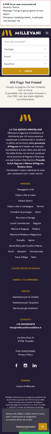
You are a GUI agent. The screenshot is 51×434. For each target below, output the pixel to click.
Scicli (11, 251)
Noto (33, 257)
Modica (36, 228)
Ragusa (37, 223)
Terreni (40, 206)
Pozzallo (21, 240)
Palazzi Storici (25, 200)
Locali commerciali (20, 223)
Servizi (26, 291)
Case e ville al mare (25, 195)
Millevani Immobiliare (25, 117)
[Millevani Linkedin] (34, 367)
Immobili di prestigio (21, 212)
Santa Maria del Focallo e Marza (25, 245)
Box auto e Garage (25, 217)
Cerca (28, 71)
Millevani (21, 33)
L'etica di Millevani (25, 386)
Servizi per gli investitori (25, 308)
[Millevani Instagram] (25, 367)
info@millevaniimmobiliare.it (25, 327)
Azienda (25, 380)
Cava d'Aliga (21, 257)
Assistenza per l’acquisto (26, 302)
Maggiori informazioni (25, 426)
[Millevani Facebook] (16, 367)
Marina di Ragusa (20, 228)
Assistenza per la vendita (25, 296)
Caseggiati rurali (25, 189)
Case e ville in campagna (20, 206)
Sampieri (21, 251)
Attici (38, 212)
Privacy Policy (25, 354)
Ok (42, 426)
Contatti (25, 319)
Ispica (31, 240)
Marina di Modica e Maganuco (25, 234)
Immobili (25, 183)
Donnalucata (36, 251)
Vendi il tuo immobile (26, 279)
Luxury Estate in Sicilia (25, 268)
